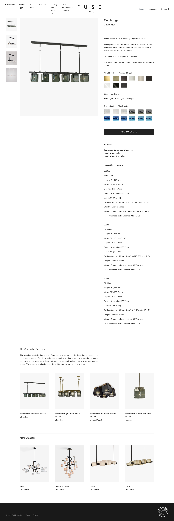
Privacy (35, 515)
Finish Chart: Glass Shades (116, 156)
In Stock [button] (32, 6)
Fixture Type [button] (22, 6)
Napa (22, 486)
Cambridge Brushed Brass (33, 414)
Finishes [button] (42, 4)
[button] (129, 73)
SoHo (92, 486)
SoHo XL (129, 486)
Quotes (165, 9)
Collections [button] (10, 4)
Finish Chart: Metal (112, 153)
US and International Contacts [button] (67, 7)
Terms (28, 515)
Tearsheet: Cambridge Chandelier (118, 150)
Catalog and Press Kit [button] (54, 9)
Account (153, 9)
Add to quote (129, 132)
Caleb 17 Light (62, 486)
